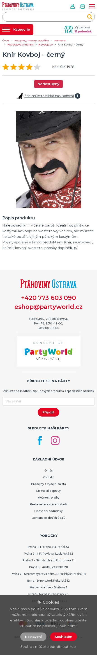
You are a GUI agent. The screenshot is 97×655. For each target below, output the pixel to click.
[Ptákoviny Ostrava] (18, 6)
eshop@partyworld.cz (48, 307)
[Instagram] (55, 440)
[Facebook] (40, 440)
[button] (73, 6)
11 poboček (83, 31)
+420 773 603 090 (48, 297)
